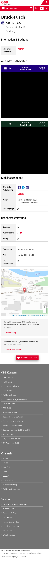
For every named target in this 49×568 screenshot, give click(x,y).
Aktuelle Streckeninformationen (14, 504)
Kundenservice (8, 509)
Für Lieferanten (8, 530)
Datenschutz (37, 553)
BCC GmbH (7, 408)
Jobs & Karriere (8, 467)
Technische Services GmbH (12, 417)
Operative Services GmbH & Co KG (16, 430)
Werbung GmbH (8, 404)
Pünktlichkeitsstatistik (10, 526)
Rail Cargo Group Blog (11, 489)
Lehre (4, 471)
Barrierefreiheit (25, 553)
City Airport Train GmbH (11, 439)
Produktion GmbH (9, 412)
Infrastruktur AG (8, 390)
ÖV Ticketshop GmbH (11, 443)
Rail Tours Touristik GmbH (12, 425)
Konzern (5, 458)
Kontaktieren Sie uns (13, 349)
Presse (5, 463)
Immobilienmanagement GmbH (14, 399)
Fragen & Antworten (10, 522)
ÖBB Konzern (7, 377)
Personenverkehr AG (10, 386)
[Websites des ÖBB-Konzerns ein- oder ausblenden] (46, 2)
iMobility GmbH (8, 434)
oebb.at (5, 476)
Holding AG (7, 382)
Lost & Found (7, 517)
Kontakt (23, 556)
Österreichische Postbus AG (13, 421)
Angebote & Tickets (10, 513)
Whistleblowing (8, 535)
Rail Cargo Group (9, 395)
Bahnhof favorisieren (28, 357)
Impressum (14, 553)
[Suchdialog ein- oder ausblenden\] (36, 8)
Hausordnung (10, 332)
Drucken (5, 553)
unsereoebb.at (8, 480)
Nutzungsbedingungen (10, 556)
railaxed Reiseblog (9, 485)
